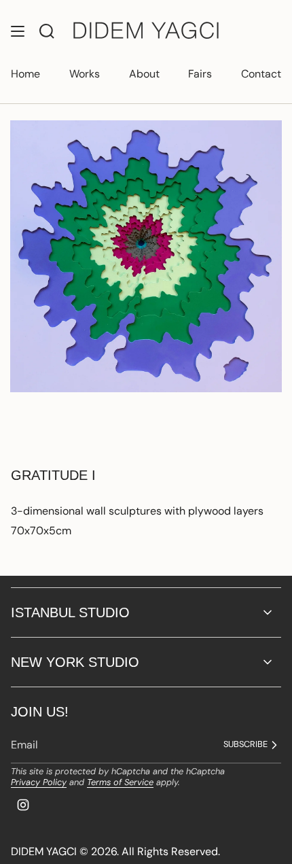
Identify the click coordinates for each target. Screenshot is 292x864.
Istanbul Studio (70, 612)
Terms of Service (120, 782)
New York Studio (75, 662)
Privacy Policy (39, 782)
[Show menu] (17, 31)
